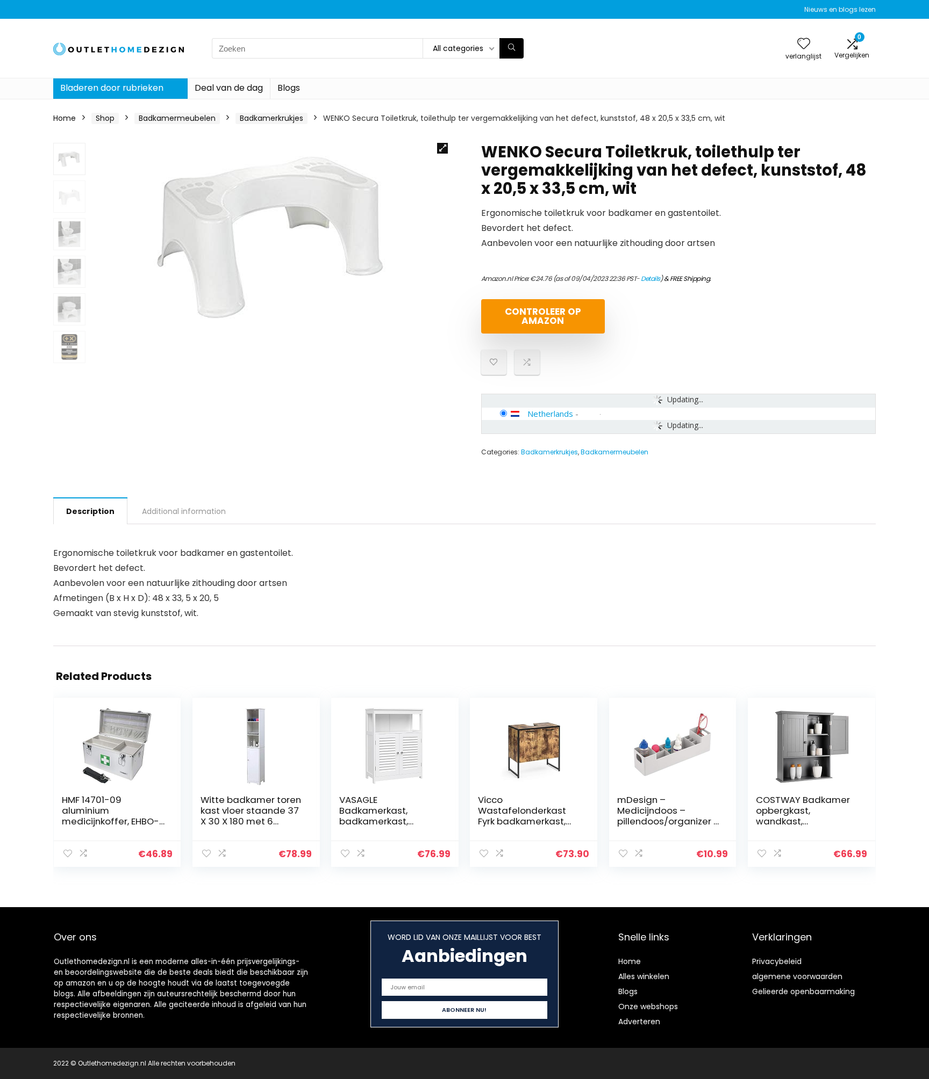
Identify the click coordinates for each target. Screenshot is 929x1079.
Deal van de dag (229, 88)
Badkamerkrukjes (271, 118)
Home (64, 118)
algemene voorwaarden (797, 976)
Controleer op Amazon (543, 316)
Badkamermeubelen (177, 118)
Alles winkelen (643, 976)
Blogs (288, 88)
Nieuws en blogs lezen (840, 9)
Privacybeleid (777, 961)
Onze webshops (648, 1006)
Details (650, 278)
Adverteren (639, 1021)
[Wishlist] (803, 44)
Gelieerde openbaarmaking (803, 991)
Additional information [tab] (184, 511)
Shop (105, 118)
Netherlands (550, 413)
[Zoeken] (511, 48)
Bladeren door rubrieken (111, 88)
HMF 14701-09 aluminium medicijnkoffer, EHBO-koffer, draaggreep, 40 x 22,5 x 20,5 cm (113, 821)
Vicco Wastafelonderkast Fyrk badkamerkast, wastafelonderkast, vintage (522, 821)
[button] (442, 148)
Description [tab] (90, 511)
